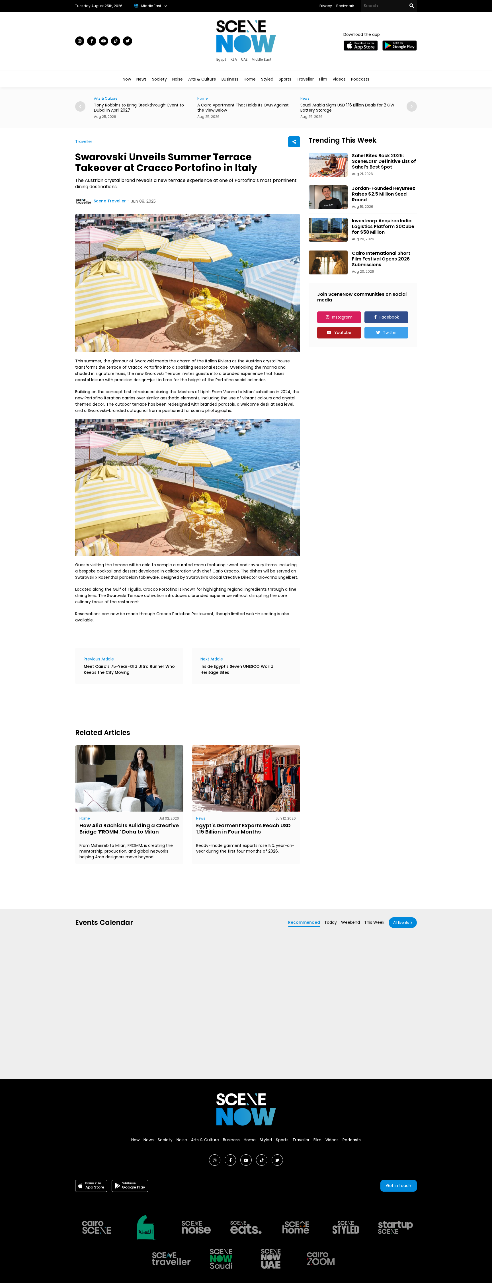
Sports (285, 79)
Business (230, 79)
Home (250, 79)
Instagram (342, 317)
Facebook (389, 317)
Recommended (304, 922)
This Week (374, 922)
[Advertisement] (178, 705)
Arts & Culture (202, 79)
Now (127, 79)
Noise (177, 79)
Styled (267, 79)
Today (330, 922)
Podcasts (360, 79)
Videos (339, 79)
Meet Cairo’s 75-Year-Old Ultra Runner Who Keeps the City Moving (129, 669)
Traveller (305, 79)
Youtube (342, 332)
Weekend (350, 922)
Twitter (390, 332)
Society (159, 79)
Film (323, 79)
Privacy (325, 5)
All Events (401, 922)
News (141, 79)
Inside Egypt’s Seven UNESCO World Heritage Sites (236, 669)
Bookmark (345, 5)
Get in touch (398, 1185)
